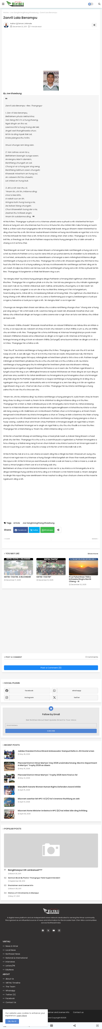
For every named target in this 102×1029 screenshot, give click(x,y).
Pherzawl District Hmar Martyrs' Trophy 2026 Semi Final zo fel (47, 775)
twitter (77, 697)
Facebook (22, 530)
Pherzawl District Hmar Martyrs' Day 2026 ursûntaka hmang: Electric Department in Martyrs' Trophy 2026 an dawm (57, 764)
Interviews (10, 961)
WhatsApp (10, 990)
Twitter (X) (11, 994)
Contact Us (11, 1002)
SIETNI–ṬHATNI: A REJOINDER (17, 577)
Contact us (78, 1012)
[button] (99, 4)
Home (6, 12)
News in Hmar (12, 946)
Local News (11, 950)
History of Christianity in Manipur (23, 893)
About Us (10, 978)
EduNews (10, 969)
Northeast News (13, 954)
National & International (16, 958)
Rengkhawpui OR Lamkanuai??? (25, 870)
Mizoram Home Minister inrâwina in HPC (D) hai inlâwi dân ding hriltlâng (52, 810)
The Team (10, 986)
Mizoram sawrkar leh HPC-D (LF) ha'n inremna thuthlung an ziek (49, 799)
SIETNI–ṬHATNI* (43, 577)
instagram (29, 697)
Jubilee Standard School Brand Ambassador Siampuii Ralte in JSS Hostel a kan (56, 751)
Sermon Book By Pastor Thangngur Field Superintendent (34, 878)
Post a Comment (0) (51, 667)
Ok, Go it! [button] (12, 1021)
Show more (93, 553)
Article (16, 523)
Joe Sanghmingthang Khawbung (24, 12)
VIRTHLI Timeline (13, 982)
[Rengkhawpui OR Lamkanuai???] (51, 851)
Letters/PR (10, 965)
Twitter (35, 530)
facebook (29, 690)
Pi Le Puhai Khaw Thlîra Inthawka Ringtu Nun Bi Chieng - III (80, 579)
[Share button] (58, 530)
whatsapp (76, 690)
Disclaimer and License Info (20, 885)
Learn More (22, 1015)
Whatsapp (48, 530)
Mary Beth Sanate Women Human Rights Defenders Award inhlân (49, 787)
